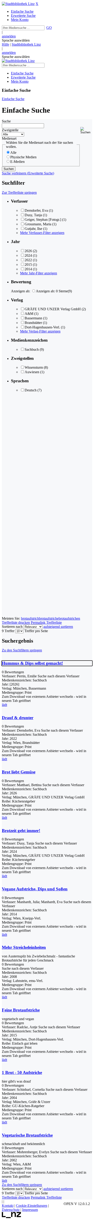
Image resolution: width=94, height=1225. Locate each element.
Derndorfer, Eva (36, 210)
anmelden (9, 36)
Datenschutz (11, 1210)
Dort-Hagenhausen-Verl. (42, 327)
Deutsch (31, 390)
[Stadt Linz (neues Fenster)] (11, 1217)
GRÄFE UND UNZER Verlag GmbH (53, 309)
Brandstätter (33, 323)
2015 (28, 264)
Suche (6, 121)
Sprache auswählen (16, 40)
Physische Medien (23, 157)
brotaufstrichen (69, 618)
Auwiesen (32, 372)
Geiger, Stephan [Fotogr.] (43, 219)
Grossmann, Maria (38, 224)
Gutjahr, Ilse (33, 229)
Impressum (30, 1210)
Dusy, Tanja (33, 215)
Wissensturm (34, 367)
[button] (86, 130)
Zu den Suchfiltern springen (22, 650)
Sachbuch (32, 349)
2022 (28, 260)
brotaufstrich (30, 618)
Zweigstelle (10, 130)
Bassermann (33, 318)
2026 (28, 251)
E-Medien (17, 162)
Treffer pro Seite (36, 631)
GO (49, 28)
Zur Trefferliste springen (19, 192)
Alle (13, 152)
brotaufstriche (49, 618)
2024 (28, 255)
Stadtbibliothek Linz (26, 44)
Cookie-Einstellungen (31, 1206)
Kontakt (7, 1206)
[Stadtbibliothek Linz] (18, 4)
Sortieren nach (12, 627)
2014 (28, 269)
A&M (29, 314)
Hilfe (5, 44)
